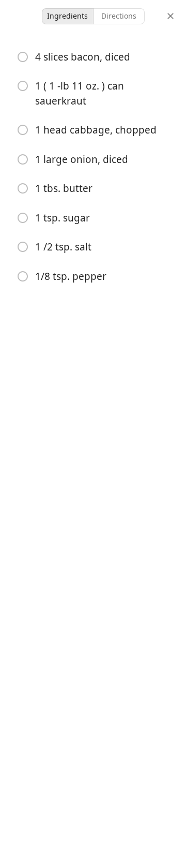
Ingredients (67, 16)
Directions (118, 16)
